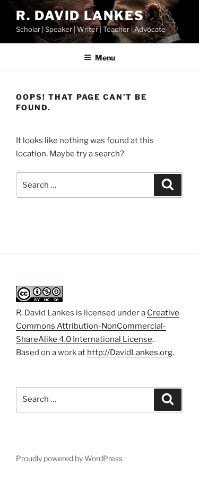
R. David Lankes (80, 15)
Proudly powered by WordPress (69, 458)
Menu (105, 57)
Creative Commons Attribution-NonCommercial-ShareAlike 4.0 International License (97, 326)
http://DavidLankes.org (129, 352)
